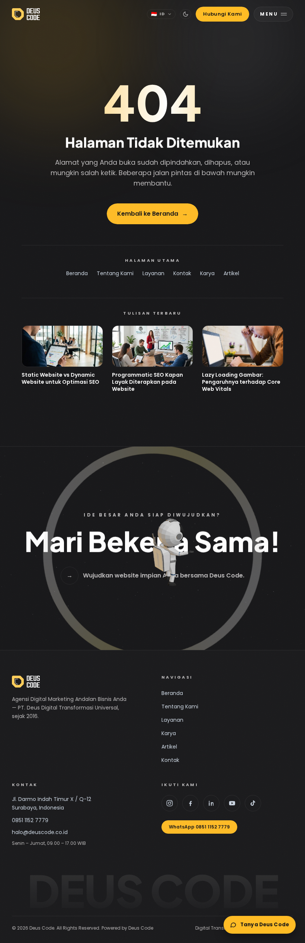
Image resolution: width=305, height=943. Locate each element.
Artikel (231, 273)
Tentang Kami (115, 273)
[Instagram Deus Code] (169, 803)
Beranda (77, 273)
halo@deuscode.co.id (40, 832)
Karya (207, 273)
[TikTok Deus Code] (253, 803)
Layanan (153, 273)
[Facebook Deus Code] (190, 803)
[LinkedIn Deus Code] (211, 803)
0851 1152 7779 (30, 820)
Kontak (182, 273)
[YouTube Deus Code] (232, 803)
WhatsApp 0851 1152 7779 (199, 827)
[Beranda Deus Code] (26, 14)
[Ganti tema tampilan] (185, 14)
